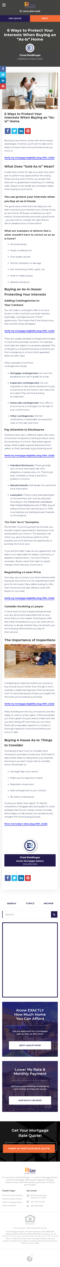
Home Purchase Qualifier (12, 1195)
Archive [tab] (48, 903)
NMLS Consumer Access (37, 1228)
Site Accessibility (9, 1205)
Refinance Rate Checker (12, 1199)
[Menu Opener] (4, 5)
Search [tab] (11, 903)
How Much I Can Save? (30, 1100)
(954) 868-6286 (31, 11)
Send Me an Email (37, 1202)
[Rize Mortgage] (30, 1171)
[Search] (54, 914)
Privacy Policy (19, 1228)
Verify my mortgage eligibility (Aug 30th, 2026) (29, 157)
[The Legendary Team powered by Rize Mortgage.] (29, 5)
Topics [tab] (30, 903)
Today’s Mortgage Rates (12, 1202)
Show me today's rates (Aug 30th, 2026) (25, 824)
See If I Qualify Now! (30, 1045)
